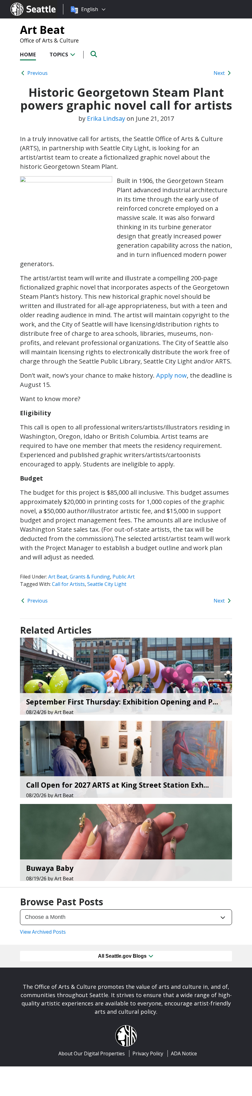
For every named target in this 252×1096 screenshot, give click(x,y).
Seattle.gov (23, 3)
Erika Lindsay (106, 118)
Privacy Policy (147, 1053)
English (89, 9)
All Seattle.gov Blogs (123, 956)
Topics (59, 54)
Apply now (171, 375)
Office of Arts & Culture (49, 40)
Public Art (123, 576)
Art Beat (42, 29)
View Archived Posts (43, 931)
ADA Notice (184, 1053)
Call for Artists (68, 584)
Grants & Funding (90, 576)
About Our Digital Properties (91, 1053)
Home (28, 54)
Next (220, 73)
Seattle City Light (106, 584)
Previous (37, 73)
